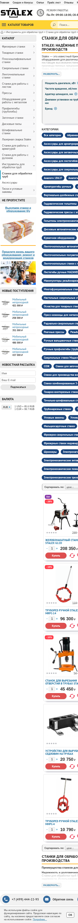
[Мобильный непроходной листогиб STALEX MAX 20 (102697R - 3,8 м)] (6, 303)
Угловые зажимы (54, 417)
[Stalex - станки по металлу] (17, 12)
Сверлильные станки (15, 68)
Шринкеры (50, 451)
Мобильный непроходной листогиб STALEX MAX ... (22, 304)
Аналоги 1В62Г (53, 178)
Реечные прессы (54, 332)
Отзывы (68, 2)
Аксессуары (9, 182)
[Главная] (2, 32)
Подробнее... (40, 919)
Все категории (52, 135)
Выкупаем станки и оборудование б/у (18, 209)
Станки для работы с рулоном (15, 156)
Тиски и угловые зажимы (12, 190)
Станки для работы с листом (15, 85)
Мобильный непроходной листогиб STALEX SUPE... (22, 341)
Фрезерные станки (13, 46)
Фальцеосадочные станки (59, 426)
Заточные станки (12, 117)
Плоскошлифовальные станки (16, 60)
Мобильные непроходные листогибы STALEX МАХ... (23, 328)
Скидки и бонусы (23, 2)
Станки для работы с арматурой (15, 147)
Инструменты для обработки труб (13, 166)
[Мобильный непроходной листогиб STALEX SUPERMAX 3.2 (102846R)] (6, 340)
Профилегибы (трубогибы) (11, 110)
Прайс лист (54, 2)
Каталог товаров (21, 25)
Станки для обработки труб (17, 175)
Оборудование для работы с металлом (14, 101)
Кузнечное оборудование (59, 238)
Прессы (7, 92)
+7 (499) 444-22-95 (25, 899)
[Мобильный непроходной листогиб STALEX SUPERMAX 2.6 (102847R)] (6, 352)
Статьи (40, 2)
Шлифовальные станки (12, 132)
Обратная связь (63, 899)
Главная (4, 2)
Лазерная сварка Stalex (16, 139)
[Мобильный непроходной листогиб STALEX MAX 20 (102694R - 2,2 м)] (6, 315)
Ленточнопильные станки (13, 76)
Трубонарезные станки (57, 409)
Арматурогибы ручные (57, 186)
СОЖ (47, 366)
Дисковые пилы (12, 123)
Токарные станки (12, 52)
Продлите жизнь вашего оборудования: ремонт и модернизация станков (18, 254)
